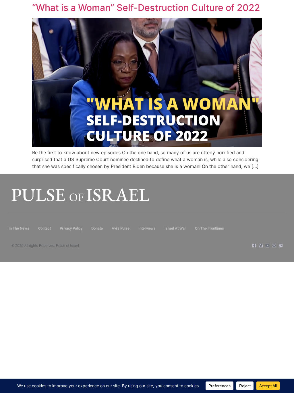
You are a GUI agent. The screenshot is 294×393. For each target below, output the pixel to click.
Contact (44, 228)
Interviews (147, 228)
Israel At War (175, 228)
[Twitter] (261, 245)
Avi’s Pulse (120, 228)
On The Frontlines (209, 228)
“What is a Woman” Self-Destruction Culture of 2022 (146, 7)
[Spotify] (274, 245)
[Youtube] (267, 245)
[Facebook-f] (254, 245)
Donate (97, 228)
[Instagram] (281, 245)
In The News (19, 228)
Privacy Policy (71, 228)
